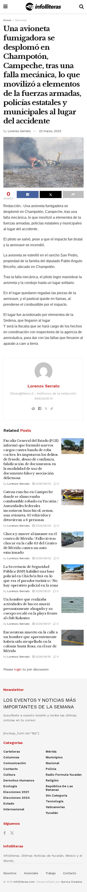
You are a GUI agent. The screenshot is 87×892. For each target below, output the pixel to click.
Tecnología (54, 801)
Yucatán (52, 813)
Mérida (51, 751)
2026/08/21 (42, 591)
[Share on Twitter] (51, 194)
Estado (8, 803)
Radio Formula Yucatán (64, 774)
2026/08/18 (43, 656)
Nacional (21, 20)
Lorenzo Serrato (19, 131)
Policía (51, 769)
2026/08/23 (43, 483)
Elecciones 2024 (16, 797)
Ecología (10, 786)
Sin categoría (56, 795)
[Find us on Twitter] (12, 833)
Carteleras (11, 751)
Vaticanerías (55, 807)
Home (7, 20)
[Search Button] (81, 6)
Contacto (10, 769)
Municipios (54, 757)
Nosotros (10, 873)
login (17, 669)
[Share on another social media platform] (73, 194)
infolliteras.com (24, 881)
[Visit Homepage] (43, 6)
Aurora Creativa (71, 881)
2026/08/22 (43, 525)
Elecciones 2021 (16, 792)
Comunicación (14, 763)
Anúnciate (31, 873)
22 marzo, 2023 (50, 131)
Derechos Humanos (18, 780)
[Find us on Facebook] (4, 833)
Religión (52, 780)
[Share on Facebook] (28, 194)
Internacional (13, 809)
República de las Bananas (59, 787)
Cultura (9, 774)
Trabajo (51, 873)
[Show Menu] (5, 6)
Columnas (11, 757)
